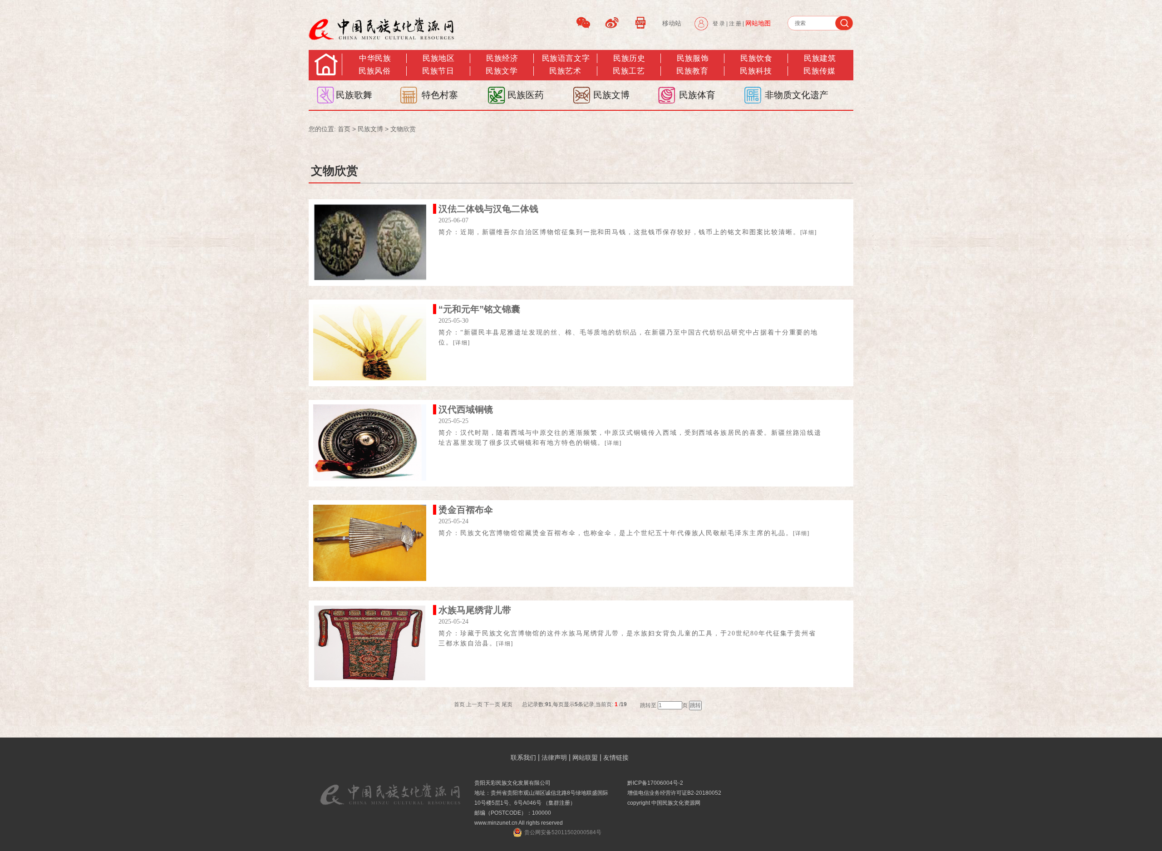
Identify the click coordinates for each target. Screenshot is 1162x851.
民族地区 (438, 58)
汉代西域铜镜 (465, 409)
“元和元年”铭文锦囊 (479, 309)
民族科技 (756, 71)
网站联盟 (585, 757)
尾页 (507, 704)
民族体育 (697, 95)
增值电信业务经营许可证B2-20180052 (674, 793)
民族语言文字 (566, 58)
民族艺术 (565, 71)
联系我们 (523, 757)
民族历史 (629, 58)
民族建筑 (820, 58)
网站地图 (758, 23)
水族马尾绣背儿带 (474, 610)
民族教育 (692, 71)
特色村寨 (440, 95)
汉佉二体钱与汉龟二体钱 (488, 209)
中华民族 (375, 58)
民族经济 (502, 58)
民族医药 (525, 95)
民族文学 (501, 71)
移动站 (671, 23)
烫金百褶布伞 (465, 510)
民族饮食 (756, 58)
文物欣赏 (403, 129)
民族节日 (438, 71)
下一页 (492, 704)
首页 (344, 129)
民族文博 (611, 95)
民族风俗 (374, 71)
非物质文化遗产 (796, 95)
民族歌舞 (354, 95)
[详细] (808, 232)
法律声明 (554, 757)
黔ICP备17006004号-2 (655, 783)
